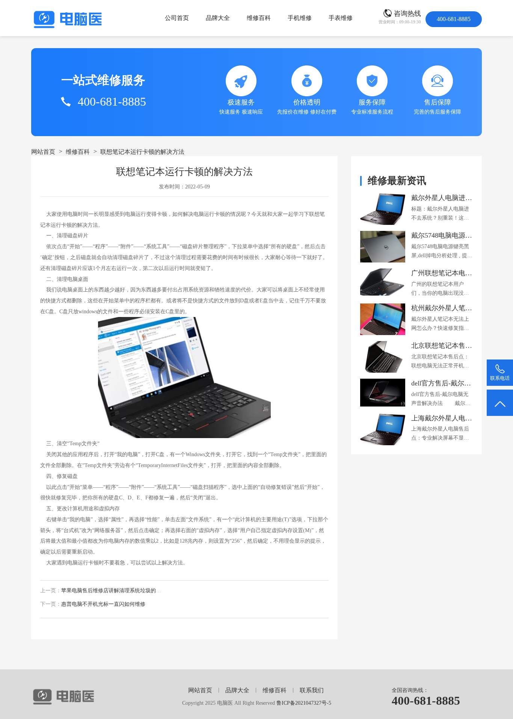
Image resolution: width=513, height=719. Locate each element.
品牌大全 (218, 18)
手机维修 (300, 18)
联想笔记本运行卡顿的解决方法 (142, 152)
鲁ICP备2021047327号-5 (303, 703)
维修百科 (259, 18)
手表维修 (341, 18)
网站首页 (43, 152)
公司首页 (177, 18)
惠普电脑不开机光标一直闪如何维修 (103, 604)
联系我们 (312, 690)
